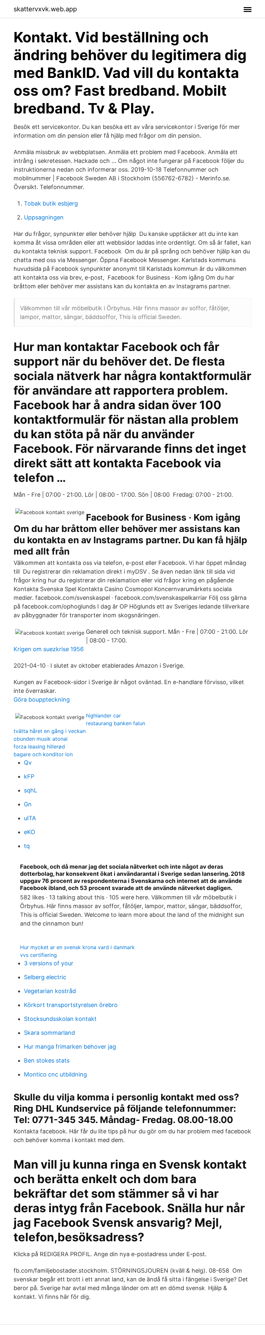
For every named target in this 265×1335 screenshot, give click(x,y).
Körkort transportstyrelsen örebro (71, 1004)
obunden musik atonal (41, 739)
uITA (30, 818)
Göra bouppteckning (42, 699)
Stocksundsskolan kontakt (60, 1018)
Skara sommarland (49, 1032)
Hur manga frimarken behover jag (70, 1046)
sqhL (30, 790)
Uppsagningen (44, 217)
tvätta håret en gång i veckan (50, 731)
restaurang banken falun (115, 723)
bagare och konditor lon (43, 754)
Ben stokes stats (46, 1060)
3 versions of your (48, 963)
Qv (28, 762)
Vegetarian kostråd (50, 991)
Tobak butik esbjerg (51, 203)
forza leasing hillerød (39, 746)
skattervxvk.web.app (45, 9)
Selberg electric (45, 977)
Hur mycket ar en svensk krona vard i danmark (77, 947)
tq (27, 845)
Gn (28, 804)
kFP (29, 776)
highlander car (103, 715)
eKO (29, 832)
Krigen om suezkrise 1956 (49, 649)
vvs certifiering (38, 955)
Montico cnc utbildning (55, 1074)
